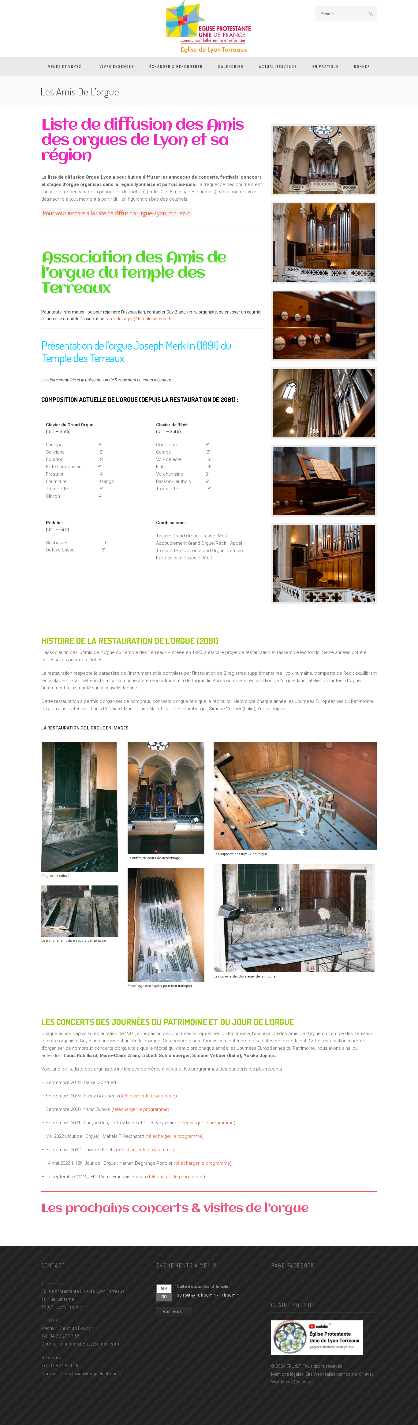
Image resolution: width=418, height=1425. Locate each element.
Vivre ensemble (116, 66)
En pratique (325, 66)
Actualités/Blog (278, 66)
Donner (362, 66)
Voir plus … (174, 1312)
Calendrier (231, 66)
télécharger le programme (148, 1096)
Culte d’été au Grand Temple (202, 1286)
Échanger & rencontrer (176, 66)
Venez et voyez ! (66, 66)
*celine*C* (354, 1374)
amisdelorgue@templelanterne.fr (139, 318)
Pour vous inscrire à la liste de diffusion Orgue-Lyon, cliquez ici (117, 213)
